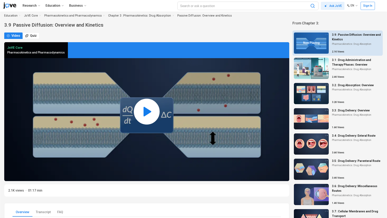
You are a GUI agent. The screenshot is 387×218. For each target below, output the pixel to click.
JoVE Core (31, 15)
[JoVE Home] (9, 5)
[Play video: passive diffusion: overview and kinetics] (146, 111)
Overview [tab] (22, 212)
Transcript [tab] (43, 212)
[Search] (313, 6)
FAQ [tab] (60, 212)
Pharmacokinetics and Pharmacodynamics (73, 15)
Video (15, 36)
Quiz (33, 36)
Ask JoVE (335, 5)
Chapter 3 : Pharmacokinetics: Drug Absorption (139, 15)
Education (11, 15)
